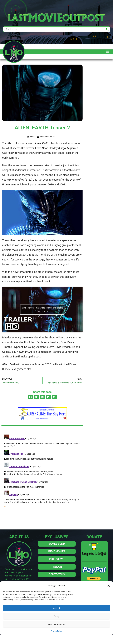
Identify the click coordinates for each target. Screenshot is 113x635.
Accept (56, 608)
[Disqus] (42, 470)
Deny (56, 616)
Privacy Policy (56, 631)
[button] (108, 585)
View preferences (56, 624)
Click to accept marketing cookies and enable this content (42, 309)
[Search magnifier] (107, 29)
